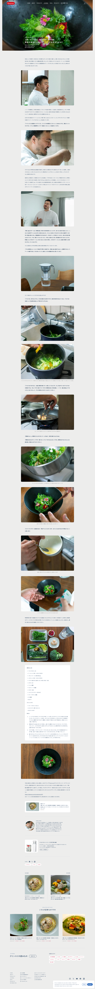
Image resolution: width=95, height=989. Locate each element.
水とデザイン (70, 956)
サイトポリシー (24, 976)
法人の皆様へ (24, 979)
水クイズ (73, 959)
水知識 (79, 959)
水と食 (41, 37)
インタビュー (34, 37)
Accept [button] (90, 984)
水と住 (58, 956)
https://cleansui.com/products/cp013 (34, 794)
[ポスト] (32, 861)
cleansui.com (24, 981)
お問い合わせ (38, 977)
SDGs (51, 3)
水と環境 (64, 956)
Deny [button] (84, 984)
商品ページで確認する (43, 849)
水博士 (68, 959)
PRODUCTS (39, 3)
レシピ (38, 37)
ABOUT (33, 3)
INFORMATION (64, 3)
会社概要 (23, 972)
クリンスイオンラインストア (40, 972)
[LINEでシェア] (34, 861)
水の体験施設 (52, 956)
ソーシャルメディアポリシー (26, 977)
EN (87, 3)
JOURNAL (46, 3)
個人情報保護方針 (25, 974)
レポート (63, 959)
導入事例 (51, 962)
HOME (28, 3)
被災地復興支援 (39, 979)
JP (85, 3)
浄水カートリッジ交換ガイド (41, 974)
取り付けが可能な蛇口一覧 (41, 976)
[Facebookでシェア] (29, 861)
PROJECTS (56, 3)
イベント (81, 956)
